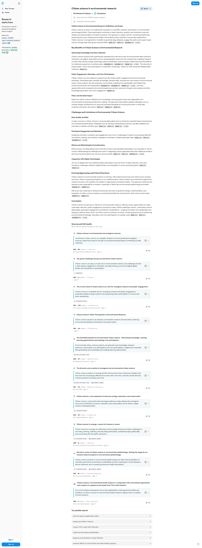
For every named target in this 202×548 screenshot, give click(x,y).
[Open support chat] (198, 544)
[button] (195, 3)
